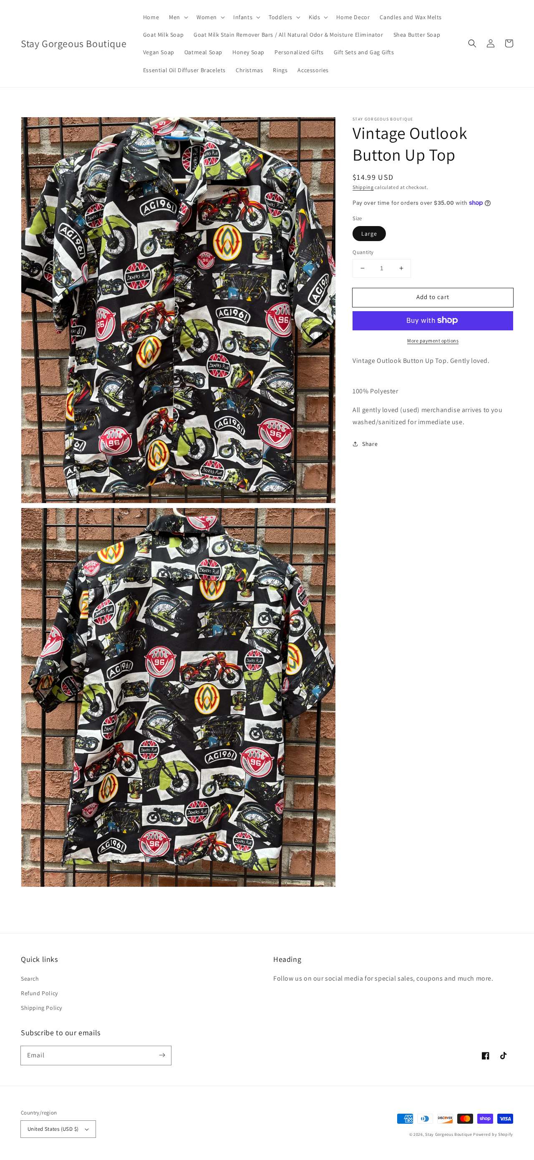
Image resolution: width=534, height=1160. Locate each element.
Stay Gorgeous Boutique (448, 1134)
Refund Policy (39, 993)
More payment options (432, 340)
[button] (472, 43)
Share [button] (370, 443)
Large (369, 233)
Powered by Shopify (493, 1134)
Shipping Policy (41, 1008)
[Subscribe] (162, 1055)
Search (30, 978)
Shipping (363, 187)
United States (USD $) (53, 1128)
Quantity (363, 252)
